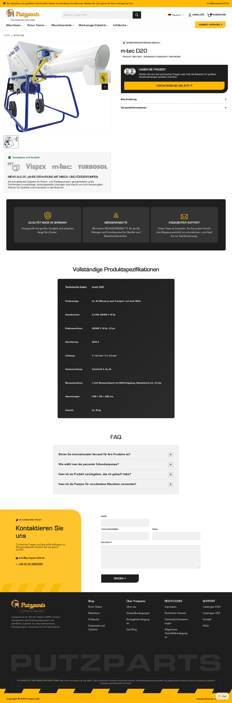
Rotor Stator (36, 25)
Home (7, 36)
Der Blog (131, 629)
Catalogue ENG (212, 607)
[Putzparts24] (28, 608)
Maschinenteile (62, 25)
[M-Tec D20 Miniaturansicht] (11, 142)
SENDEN (119, 578)
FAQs (206, 626)
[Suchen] (137, 15)
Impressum (170, 607)
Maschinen (13, 25)
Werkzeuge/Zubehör (93, 25)
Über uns (131, 607)
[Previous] (10, 87)
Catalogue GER (211, 613)
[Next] (105, 87)
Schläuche (120, 25)
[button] (176, 15)
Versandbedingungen (138, 613)
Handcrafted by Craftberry (211, 699)
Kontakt (138, 25)
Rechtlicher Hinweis (175, 613)
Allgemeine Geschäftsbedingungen (176, 633)
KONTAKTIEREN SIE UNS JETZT (173, 85)
